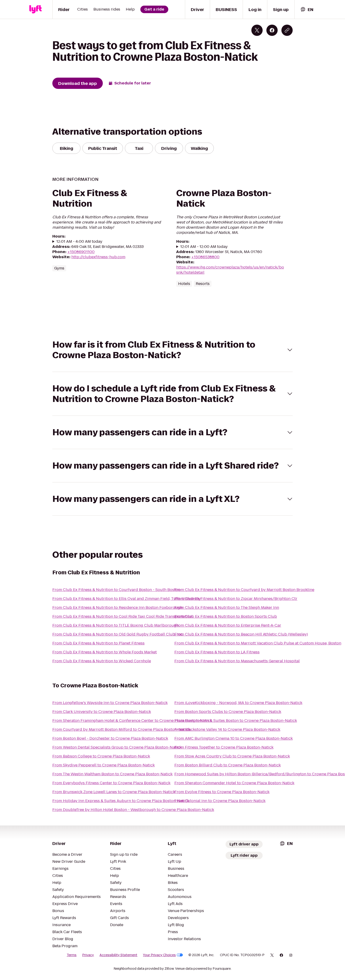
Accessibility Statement (118, 955)
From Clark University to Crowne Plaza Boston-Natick (101, 711)
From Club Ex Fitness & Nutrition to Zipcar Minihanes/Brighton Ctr (235, 598)
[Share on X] (257, 30)
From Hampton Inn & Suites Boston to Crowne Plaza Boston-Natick (235, 720)
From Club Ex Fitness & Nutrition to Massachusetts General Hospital (237, 661)
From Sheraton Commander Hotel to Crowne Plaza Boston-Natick (234, 783)
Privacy (88, 955)
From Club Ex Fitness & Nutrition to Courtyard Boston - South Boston (116, 589)
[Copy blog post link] (287, 30)
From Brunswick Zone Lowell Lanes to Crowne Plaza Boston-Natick (113, 792)
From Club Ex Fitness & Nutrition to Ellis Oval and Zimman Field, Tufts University (126, 598)
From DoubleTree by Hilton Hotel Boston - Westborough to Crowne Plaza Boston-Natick (133, 809)
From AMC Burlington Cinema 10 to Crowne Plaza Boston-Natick (233, 738)
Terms (72, 955)
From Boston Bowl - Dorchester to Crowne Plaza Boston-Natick (110, 738)
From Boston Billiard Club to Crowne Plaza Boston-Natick (227, 765)
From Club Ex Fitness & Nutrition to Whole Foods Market (104, 652)
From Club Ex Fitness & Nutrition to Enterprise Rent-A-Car (227, 625)
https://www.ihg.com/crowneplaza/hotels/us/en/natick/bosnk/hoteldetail (230, 270)
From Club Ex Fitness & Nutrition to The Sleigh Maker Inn (226, 607)
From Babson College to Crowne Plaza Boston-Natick (101, 756)
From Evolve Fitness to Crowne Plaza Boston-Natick (221, 792)
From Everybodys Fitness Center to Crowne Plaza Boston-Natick (111, 783)
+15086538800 (205, 257)
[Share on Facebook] (272, 30)
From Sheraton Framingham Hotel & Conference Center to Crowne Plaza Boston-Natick (132, 720)
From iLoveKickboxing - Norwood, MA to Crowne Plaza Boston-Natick (238, 702)
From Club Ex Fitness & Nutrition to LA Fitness (217, 652)
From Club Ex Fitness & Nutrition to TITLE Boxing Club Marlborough (115, 625)
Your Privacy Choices (159, 955)
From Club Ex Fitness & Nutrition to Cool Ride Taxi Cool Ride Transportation (122, 616)
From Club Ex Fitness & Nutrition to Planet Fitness (98, 643)
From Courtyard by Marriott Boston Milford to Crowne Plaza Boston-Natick (121, 729)
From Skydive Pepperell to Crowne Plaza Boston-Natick (103, 765)
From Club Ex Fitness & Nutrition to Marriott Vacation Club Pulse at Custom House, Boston (257, 643)
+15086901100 (81, 251)
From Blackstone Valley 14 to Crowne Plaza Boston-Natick (227, 729)
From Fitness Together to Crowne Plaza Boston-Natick (223, 747)
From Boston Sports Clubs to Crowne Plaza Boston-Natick (227, 711)
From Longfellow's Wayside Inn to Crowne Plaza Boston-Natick (110, 702)
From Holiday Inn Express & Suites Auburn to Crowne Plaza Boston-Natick (120, 800)
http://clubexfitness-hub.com (98, 257)
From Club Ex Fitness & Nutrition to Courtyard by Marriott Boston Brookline (244, 589)
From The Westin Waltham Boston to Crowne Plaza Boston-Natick (112, 774)
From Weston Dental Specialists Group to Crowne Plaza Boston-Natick (117, 747)
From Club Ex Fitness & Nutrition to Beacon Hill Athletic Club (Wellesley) (241, 634)
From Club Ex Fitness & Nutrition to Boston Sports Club (225, 616)
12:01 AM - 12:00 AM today (204, 246)
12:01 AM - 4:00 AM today (79, 241)
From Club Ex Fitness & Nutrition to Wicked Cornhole (101, 661)
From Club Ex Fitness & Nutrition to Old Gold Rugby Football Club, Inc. (117, 634)
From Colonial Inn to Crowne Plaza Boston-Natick (219, 800)
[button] (172, 349)
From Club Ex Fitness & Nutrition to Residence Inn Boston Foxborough (117, 607)
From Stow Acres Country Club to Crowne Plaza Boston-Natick (232, 756)
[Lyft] (35, 9)
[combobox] (306, 9)
